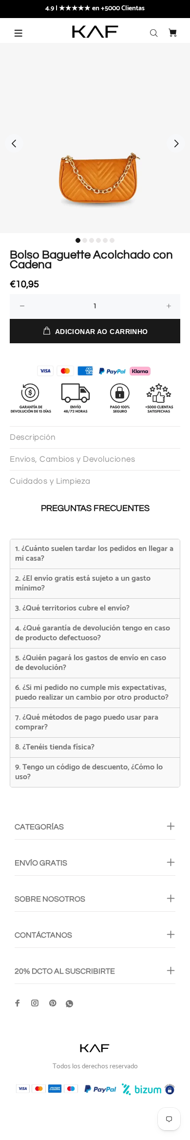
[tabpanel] (95, 138)
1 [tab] (78, 240)
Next (176, 143)
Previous (14, 143)
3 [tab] (91, 240)
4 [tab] (98, 240)
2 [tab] (84, 240)
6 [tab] (112, 240)
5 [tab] (105, 240)
